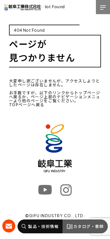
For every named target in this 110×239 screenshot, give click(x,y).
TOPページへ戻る (27, 104)
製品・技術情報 (43, 226)
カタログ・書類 (88, 226)
